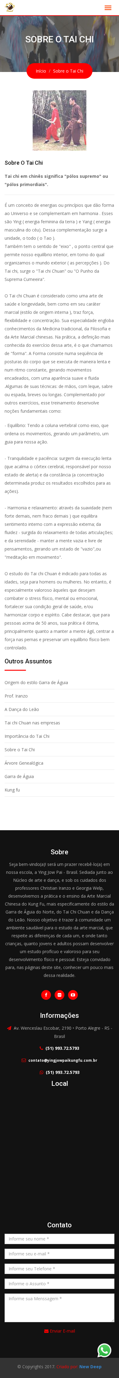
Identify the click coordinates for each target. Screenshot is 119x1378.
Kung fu (12, 790)
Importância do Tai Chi (27, 736)
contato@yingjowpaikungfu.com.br (62, 1060)
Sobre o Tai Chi (20, 749)
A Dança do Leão (22, 709)
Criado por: (79, 1366)
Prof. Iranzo (16, 696)
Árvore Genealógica (24, 763)
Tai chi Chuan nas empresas (32, 723)
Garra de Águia (19, 776)
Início (41, 71)
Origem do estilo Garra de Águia (36, 682)
